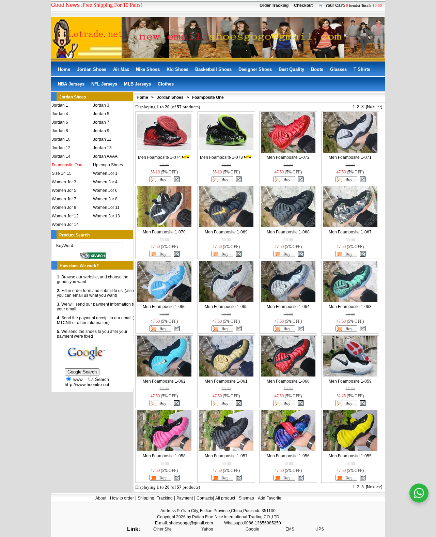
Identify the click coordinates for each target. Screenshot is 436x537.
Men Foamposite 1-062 (164, 381)
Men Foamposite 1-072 (288, 157)
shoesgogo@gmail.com (191, 523)
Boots (317, 69)
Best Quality (291, 69)
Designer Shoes (255, 69)
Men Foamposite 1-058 (164, 456)
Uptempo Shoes (108, 165)
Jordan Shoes (91, 69)
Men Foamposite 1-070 (164, 232)
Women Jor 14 (65, 224)
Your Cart (334, 5)
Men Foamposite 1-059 (350, 381)
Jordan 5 (101, 113)
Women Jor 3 (64, 182)
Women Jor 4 (105, 182)
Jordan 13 (102, 147)
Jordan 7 (101, 122)
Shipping (146, 498)
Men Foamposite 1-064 (288, 306)
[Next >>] (374, 106)
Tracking (165, 498)
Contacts (205, 498)
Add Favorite (269, 498)
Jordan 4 (60, 113)
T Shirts (362, 69)
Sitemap (246, 498)
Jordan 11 (102, 139)
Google (252, 529)
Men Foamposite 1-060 (288, 381)
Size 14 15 (62, 173)
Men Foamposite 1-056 (288, 456)
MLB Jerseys (137, 84)
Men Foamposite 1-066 (164, 306)
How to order (122, 498)
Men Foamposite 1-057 (226, 456)
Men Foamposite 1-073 (221, 157)
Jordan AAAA (105, 156)
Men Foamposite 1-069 (226, 232)
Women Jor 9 (64, 207)
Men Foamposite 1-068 (288, 232)
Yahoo (207, 529)
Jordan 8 (60, 130)
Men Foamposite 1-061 (226, 381)
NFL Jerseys (104, 84)
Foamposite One (67, 165)
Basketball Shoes (213, 69)
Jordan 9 (101, 130)
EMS (289, 529)
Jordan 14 (61, 156)
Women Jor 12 (65, 216)
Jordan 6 (60, 122)
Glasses (338, 69)
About (100, 498)
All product (225, 498)
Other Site (162, 529)
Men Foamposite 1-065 (226, 306)
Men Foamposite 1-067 (350, 232)
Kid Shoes (177, 69)
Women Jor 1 (105, 173)
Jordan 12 (61, 147)
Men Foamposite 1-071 (350, 157)
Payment (184, 498)
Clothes (166, 84)
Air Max (121, 69)
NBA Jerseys (71, 84)
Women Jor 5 (64, 190)
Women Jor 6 (105, 190)
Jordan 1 (60, 105)
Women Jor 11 (106, 207)
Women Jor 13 (106, 216)
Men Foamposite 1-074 (159, 157)
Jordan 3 (101, 105)
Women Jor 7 (64, 199)
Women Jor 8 (105, 199)
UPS (319, 529)
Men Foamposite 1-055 (350, 456)
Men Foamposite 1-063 (350, 306)
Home (64, 69)
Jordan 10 (61, 139)
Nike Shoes (148, 69)
